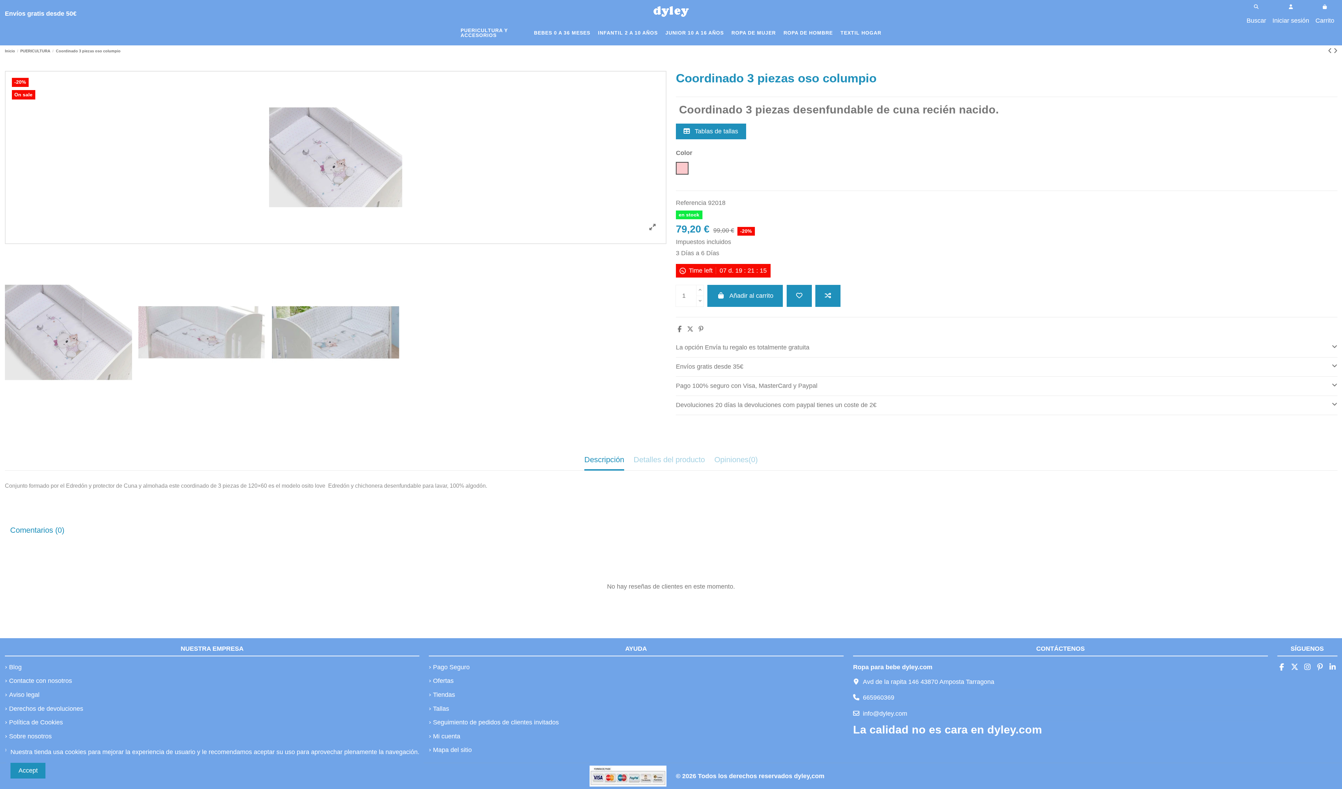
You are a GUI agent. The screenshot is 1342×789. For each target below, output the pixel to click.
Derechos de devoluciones (46, 708)
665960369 (878, 697)
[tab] (1006, 347)
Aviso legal (24, 694)
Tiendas (444, 694)
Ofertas (443, 680)
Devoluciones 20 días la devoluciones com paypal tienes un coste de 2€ (776, 404)
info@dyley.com (885, 713)
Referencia (691, 202)
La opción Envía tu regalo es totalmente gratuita (742, 347)
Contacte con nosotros (40, 680)
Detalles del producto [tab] (669, 459)
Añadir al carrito (751, 295)
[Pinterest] (701, 329)
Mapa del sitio (452, 749)
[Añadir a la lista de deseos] (799, 296)
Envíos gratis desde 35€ (709, 366)
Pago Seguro (451, 667)
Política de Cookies (36, 722)
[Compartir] (679, 329)
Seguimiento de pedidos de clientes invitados (496, 722)
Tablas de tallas (715, 131)
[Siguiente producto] (1335, 50)
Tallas (441, 708)
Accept (28, 770)
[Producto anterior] (1331, 50)
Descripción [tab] (604, 459)
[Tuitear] (690, 329)
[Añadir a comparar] (827, 296)
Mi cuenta (446, 736)
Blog (15, 667)
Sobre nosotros (30, 736)
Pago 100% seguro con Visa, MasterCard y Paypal (746, 385)
